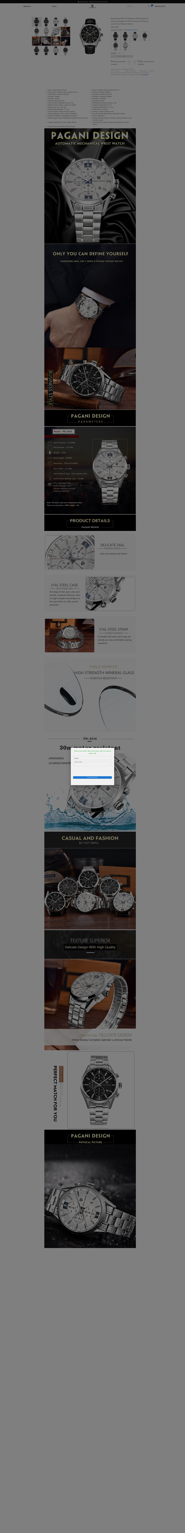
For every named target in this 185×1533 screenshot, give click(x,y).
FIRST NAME (78, 762)
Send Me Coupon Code (92, 777)
